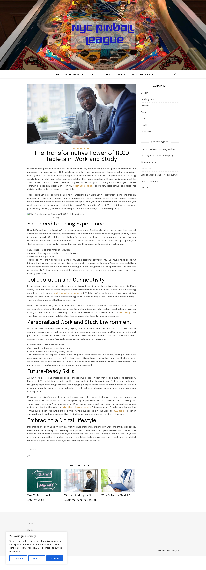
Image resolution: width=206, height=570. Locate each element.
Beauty (144, 92)
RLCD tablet (119, 411)
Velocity (144, 187)
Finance (108, 74)
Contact (31, 529)
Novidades (146, 131)
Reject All (37, 558)
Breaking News (74, 74)
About (30, 523)
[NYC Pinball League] (103, 35)
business (32, 449)
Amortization (147, 168)
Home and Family (142, 74)
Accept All (54, 558)
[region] (36, 548)
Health (122, 74)
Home (56, 74)
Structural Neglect (149, 161)
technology (125, 313)
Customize (18, 558)
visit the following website (68, 293)
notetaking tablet (82, 186)
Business (93, 74)
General (144, 118)
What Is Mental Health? (115, 495)
